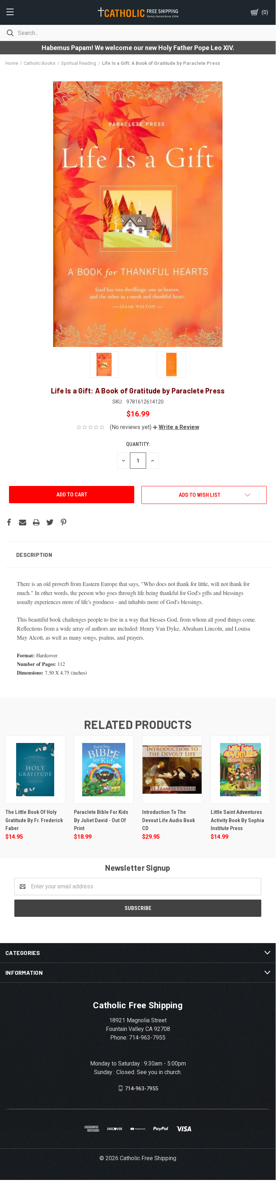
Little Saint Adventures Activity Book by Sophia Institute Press (237, 820)
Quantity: (138, 444)
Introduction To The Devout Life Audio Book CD (168, 820)
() (265, 12)
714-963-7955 (141, 1088)
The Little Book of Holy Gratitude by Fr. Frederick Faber (34, 820)
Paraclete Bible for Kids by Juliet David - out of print (101, 820)
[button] (176, 427)
